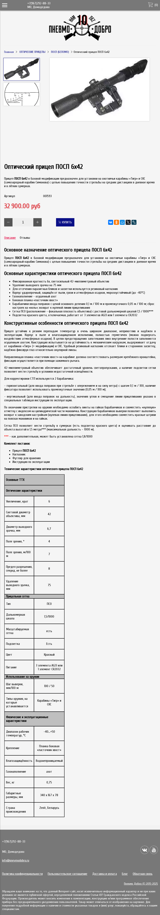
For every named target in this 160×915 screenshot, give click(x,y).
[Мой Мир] (122, 222)
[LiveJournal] (133, 222)
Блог (125, 874)
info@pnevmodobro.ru (15, 860)
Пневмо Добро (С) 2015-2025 (141, 883)
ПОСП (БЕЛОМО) (60, 52)
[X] (128, 222)
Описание (10, 238)
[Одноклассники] (116, 222)
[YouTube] (154, 850)
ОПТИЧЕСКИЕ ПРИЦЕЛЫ (32, 52)
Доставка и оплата (104, 874)
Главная (9, 52)
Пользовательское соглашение (67, 874)
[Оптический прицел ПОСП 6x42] (99, 90)
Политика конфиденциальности (22, 874)
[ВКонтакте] (110, 222)
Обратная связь (142, 874)
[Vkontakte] (144, 850)
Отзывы (25, 238)
